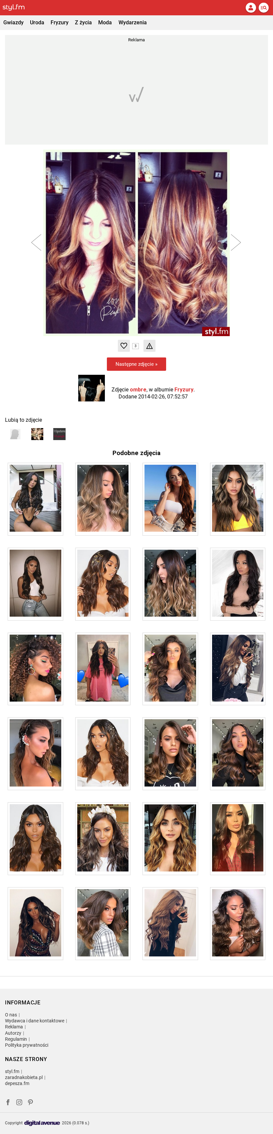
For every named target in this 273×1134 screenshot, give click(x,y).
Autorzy (13, 1033)
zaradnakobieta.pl (24, 1077)
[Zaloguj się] (251, 8)
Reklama (14, 1026)
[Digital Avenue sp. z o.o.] (42, 1123)
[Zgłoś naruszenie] (149, 346)
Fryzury (60, 22)
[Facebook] (8, 1103)
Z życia (83, 22)
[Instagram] (19, 1103)
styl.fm (12, 1071)
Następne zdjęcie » (136, 364)
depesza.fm (17, 1083)
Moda (105, 22)
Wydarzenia (133, 22)
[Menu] (264, 8)
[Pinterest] (31, 1103)
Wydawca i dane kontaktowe (34, 1020)
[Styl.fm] (18, 7)
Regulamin (16, 1039)
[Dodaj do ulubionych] (124, 346)
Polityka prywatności (26, 1045)
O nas (11, 1014)
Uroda (37, 22)
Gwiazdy (13, 22)
